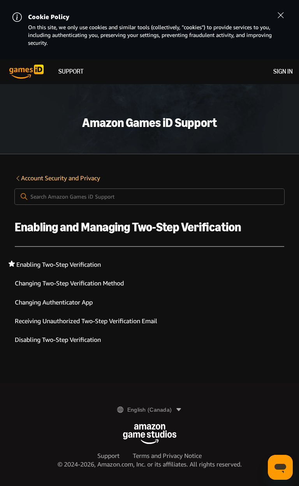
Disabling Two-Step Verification (58, 340)
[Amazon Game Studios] (149, 434)
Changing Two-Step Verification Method (69, 283)
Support (71, 71)
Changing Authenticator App (54, 302)
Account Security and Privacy (60, 178)
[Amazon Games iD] (26, 71)
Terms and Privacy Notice (167, 456)
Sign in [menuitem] (283, 71)
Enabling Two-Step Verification (58, 265)
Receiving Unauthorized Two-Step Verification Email (86, 321)
